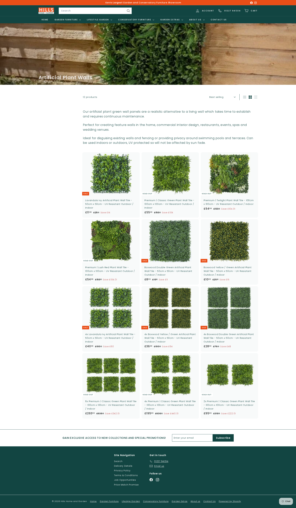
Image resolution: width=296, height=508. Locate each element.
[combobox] (95, 10)
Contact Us (219, 19)
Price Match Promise (126, 484)
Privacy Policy (122, 470)
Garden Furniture (67, 19)
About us (195, 19)
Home (45, 19)
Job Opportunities (125, 479)
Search (118, 461)
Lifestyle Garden (98, 19)
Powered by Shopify (230, 501)
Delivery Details (123, 465)
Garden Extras (170, 19)
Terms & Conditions (126, 475)
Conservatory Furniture (135, 19)
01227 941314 (232, 10)
